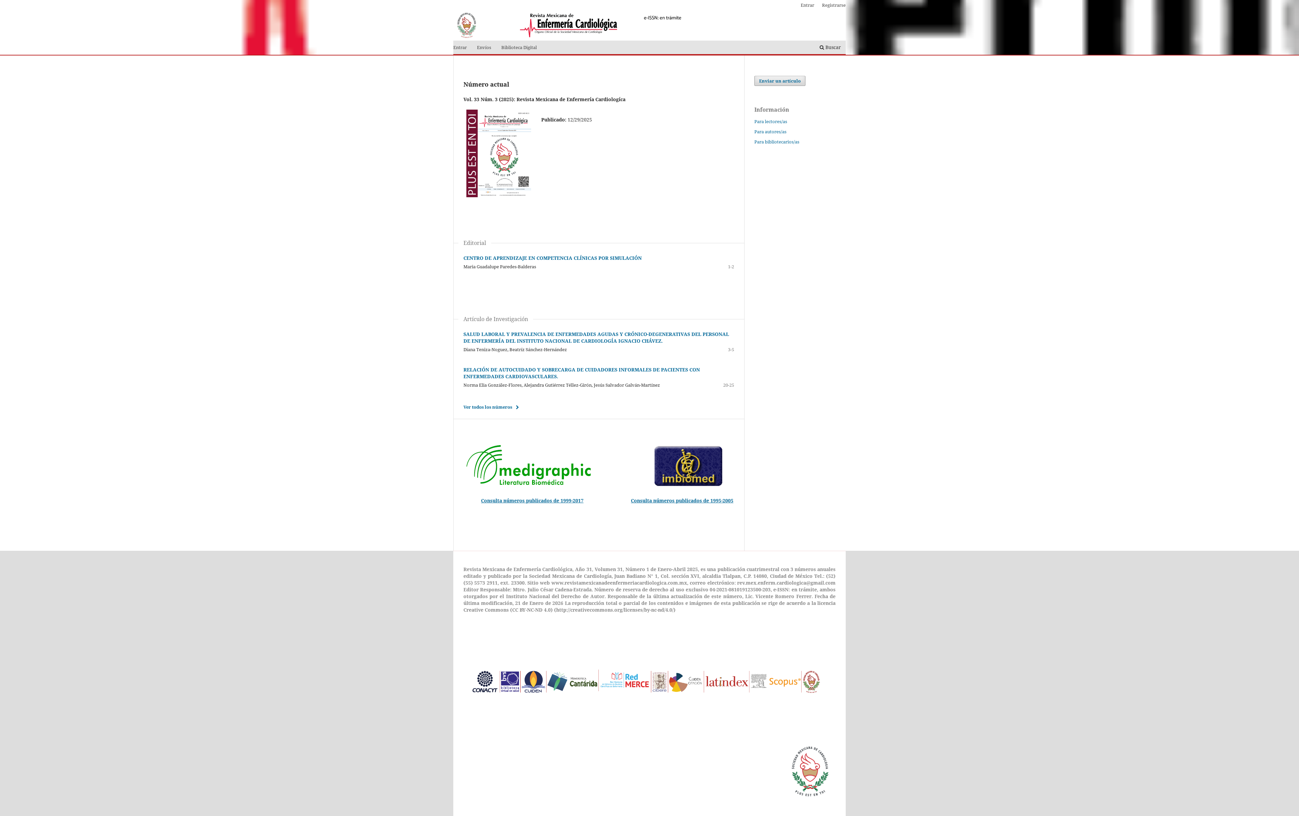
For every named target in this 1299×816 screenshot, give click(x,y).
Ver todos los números (487, 407)
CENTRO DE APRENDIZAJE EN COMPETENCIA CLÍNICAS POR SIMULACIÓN (552, 258)
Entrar (460, 47)
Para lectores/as (770, 121)
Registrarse (834, 5)
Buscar (832, 47)
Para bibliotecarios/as (776, 142)
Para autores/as (770, 132)
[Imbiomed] (688, 485)
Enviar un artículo (780, 81)
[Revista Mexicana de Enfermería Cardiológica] (528, 485)
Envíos (484, 47)
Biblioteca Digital (519, 47)
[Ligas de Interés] (646, 710)
